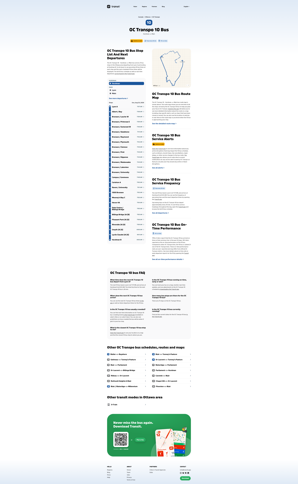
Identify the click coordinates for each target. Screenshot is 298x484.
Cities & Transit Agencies (158, 470)
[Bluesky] (183, 473)
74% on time (163, 41)
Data (151, 472)
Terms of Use (131, 480)
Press (109, 475)
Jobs (128, 475)
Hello (109, 467)
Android (126, 449)
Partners (154, 6)
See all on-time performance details (167, 259)
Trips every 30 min (151, 41)
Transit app (158, 199)
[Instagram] (181, 473)
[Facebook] (185, 473)
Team (128, 472)
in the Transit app (129, 315)
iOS (121, 449)
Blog (163, 6)
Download (185, 478)
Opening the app (173, 109)
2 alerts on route (137, 41)
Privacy (129, 477)
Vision (135, 6)
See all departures (159, 213)
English (186, 6)
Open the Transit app (159, 148)
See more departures (117, 98)
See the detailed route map (163, 123)
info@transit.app (185, 470)
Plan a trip (140, 440)
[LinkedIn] (188, 473)
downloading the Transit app (169, 289)
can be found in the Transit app (125, 74)
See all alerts (157, 168)
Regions (144, 6)
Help (108, 477)
